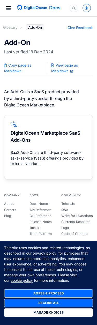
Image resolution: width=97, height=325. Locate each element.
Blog (7, 216)
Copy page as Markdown (17, 68)
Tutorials (68, 204)
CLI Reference (40, 216)
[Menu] (8, 8)
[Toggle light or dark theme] (87, 8)
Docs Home (38, 204)
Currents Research (76, 222)
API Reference (40, 210)
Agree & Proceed (48, 293)
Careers (10, 210)
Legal (65, 228)
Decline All (48, 303)
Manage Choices (48, 312)
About (9, 204)
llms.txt (35, 228)
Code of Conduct (74, 234)
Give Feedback (80, 27)
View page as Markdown (64, 68)
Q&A (64, 210)
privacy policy (44, 253)
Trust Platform (40, 234)
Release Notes (40, 222)
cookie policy (22, 280)
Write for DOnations (77, 216)
